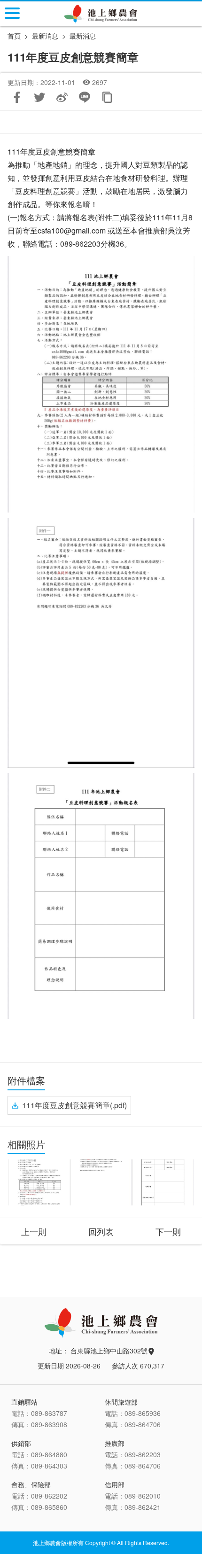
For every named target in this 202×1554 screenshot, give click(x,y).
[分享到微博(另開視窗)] (62, 97)
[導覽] (12, 13)
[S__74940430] (101, 1182)
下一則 (168, 1231)
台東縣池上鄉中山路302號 (109, 1350)
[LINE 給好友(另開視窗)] (84, 97)
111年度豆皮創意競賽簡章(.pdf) (74, 1105)
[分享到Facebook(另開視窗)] (17, 97)
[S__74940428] (39, 1182)
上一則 (34, 1231)
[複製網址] (107, 97)
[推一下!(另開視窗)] (39, 97)
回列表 (101, 1231)
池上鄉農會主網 (101, 14)
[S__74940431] (163, 1182)
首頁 (14, 35)
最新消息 (83, 35)
